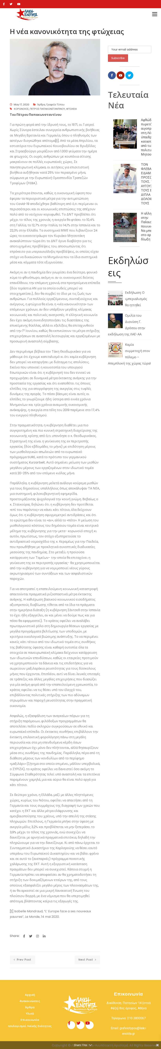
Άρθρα (41, 104)
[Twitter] (11, 4)
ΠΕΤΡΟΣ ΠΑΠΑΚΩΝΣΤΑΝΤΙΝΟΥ (47, 109)
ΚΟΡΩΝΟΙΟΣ (21, 109)
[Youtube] (18, 4)
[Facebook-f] (71, 1025)
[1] (57, 140)
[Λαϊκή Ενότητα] (27, 14)
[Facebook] (4, 4)
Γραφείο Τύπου (55, 104)
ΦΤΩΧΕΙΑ (71, 109)
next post (86, 960)
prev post (23, 960)
